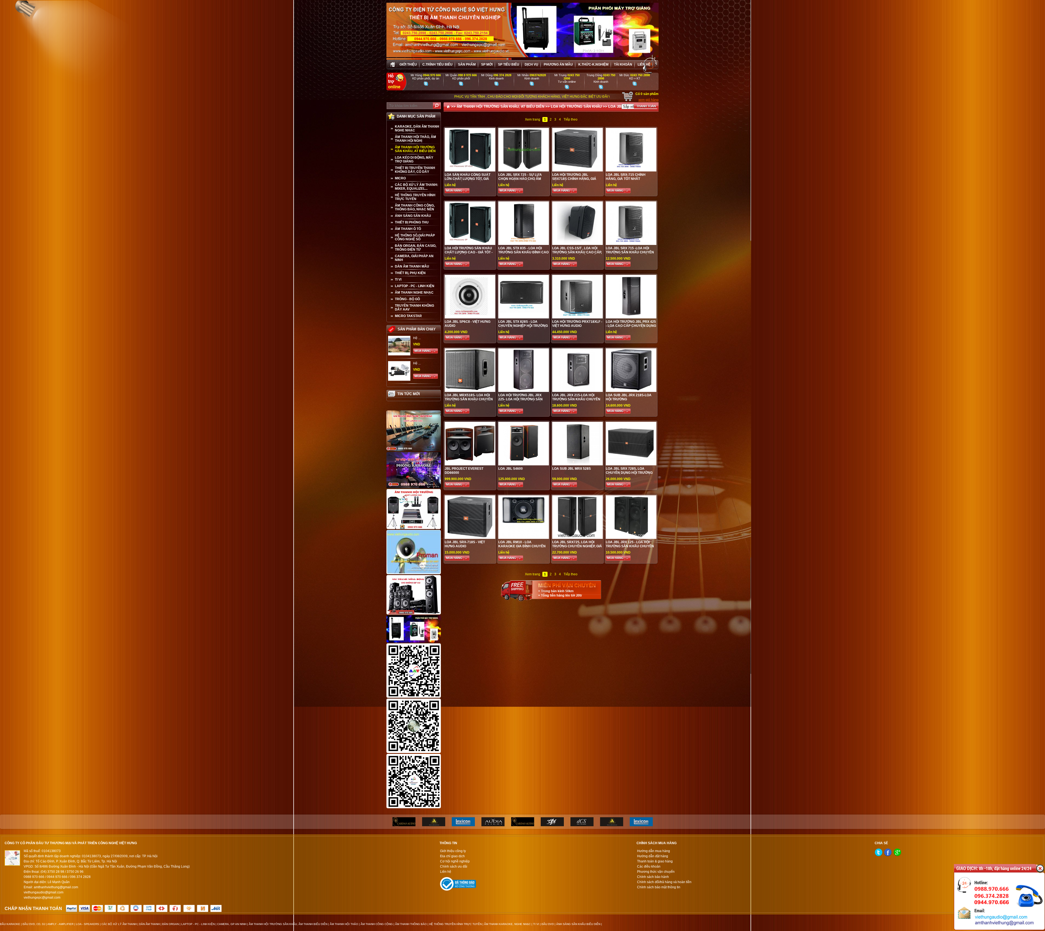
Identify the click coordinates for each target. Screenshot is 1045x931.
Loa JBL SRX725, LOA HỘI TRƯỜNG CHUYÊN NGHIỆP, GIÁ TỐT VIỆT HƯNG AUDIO (577, 546)
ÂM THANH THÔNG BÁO (411, 924)
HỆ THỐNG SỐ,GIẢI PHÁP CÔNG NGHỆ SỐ (415, 237)
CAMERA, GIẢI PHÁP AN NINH (414, 258)
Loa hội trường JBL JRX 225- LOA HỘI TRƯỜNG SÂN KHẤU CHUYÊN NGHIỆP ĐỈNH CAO (521, 401)
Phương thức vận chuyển (656, 872)
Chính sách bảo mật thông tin (658, 887)
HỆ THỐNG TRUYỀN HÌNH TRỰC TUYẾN (415, 197)
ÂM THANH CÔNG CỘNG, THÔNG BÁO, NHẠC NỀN (415, 207)
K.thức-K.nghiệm (593, 64)
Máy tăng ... (421, 337)
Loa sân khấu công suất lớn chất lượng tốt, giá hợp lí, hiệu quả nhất (467, 179)
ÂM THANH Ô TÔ (408, 229)
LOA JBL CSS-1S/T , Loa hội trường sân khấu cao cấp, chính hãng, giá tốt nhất (577, 252)
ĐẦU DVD (548, 924)
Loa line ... (420, 362)
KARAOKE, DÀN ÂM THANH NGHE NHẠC (417, 128)
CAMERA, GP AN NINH (231, 924)
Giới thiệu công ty (453, 851)
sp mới (487, 64)
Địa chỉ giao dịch (452, 856)
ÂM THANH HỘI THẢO (344, 924)
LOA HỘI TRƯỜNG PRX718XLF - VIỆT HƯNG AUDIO (577, 324)
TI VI (398, 279)
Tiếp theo (570, 119)
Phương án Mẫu (558, 64)
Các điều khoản (648, 866)
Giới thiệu (408, 64)
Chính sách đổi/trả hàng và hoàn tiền (664, 882)
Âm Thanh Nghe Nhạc (414, 292)
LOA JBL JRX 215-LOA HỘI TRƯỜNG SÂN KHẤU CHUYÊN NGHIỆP (576, 399)
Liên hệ (644, 64)
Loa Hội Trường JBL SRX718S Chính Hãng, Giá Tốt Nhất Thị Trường (574, 179)
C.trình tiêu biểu (437, 64)
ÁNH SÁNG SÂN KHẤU (413, 216)
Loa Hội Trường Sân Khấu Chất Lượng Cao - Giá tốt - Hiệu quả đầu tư (469, 252)
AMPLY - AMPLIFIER (60, 924)
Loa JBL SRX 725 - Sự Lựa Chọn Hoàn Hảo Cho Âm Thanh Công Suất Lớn (520, 179)
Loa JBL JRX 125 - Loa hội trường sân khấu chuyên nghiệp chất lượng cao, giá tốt (630, 548)
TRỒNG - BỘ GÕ (407, 299)
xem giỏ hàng (648, 100)
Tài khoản (623, 64)
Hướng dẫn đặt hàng (652, 856)
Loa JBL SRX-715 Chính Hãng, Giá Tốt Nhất (626, 177)
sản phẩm (467, 64)
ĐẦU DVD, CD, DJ (34, 924)
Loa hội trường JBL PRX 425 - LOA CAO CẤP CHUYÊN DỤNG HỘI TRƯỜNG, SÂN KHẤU (631, 326)
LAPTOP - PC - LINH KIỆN (414, 286)
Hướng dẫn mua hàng (653, 851)
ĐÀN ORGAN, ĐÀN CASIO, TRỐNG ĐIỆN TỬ (415, 247)
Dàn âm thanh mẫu (412, 266)
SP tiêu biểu (508, 64)
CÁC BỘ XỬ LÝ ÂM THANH (119, 924)
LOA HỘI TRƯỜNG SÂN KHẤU (576, 107)
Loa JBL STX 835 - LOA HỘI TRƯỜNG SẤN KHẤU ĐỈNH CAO (523, 250)
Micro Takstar (408, 316)
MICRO (400, 178)
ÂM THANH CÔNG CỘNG (377, 924)
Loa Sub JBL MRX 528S (571, 469)
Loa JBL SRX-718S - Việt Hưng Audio (465, 544)
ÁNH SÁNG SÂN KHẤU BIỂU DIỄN (578, 924)
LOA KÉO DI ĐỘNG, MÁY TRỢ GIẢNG (414, 159)
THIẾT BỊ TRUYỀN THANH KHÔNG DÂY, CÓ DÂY (415, 170)
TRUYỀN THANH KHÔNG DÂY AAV (414, 307)
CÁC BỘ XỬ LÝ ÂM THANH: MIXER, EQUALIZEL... (416, 186)
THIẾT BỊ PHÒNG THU (412, 222)
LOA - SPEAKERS (87, 924)
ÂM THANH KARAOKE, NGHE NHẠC (507, 924)
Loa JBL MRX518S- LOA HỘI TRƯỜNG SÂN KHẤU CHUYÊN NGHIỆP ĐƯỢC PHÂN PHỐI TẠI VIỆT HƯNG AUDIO (469, 401)
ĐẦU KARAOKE (10, 924)
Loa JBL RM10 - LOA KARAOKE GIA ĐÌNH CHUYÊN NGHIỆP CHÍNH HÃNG (522, 546)
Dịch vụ (531, 64)
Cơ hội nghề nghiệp (455, 861)
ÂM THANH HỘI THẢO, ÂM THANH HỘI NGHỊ (415, 139)
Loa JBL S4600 (510, 469)
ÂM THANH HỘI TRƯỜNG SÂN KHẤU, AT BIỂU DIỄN (415, 149)
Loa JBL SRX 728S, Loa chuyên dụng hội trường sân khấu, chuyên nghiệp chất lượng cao (629, 475)
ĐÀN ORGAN (170, 924)
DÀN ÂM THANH (149, 924)
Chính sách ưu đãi (453, 866)
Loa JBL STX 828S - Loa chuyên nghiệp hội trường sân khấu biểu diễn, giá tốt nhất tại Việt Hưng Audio (523, 328)
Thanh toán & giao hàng (655, 861)
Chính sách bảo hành (653, 877)
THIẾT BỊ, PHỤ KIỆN (410, 273)
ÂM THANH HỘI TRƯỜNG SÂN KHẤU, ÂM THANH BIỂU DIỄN (288, 924)
